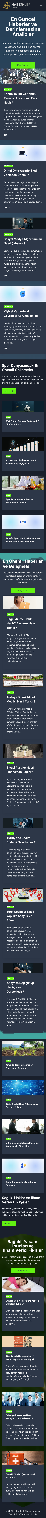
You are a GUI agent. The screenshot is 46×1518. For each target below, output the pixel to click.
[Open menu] (41, 5)
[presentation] (23, 76)
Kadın (8, 1061)
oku (6, 135)
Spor (8, 417)
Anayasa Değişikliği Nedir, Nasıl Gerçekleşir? (20, 987)
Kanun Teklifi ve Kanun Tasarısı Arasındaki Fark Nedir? (20, 98)
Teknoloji (8, 166)
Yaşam (9, 1297)
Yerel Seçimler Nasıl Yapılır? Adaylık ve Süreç (20, 916)
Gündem (7, 89)
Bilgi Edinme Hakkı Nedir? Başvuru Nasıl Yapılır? (21, 623)
